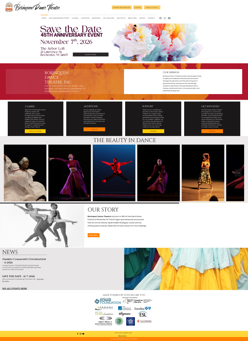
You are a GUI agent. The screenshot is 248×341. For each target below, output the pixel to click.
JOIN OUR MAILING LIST (123, 333)
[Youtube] (169, 18)
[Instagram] (164, 18)
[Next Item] (238, 173)
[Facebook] (160, 18)
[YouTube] (83, 334)
